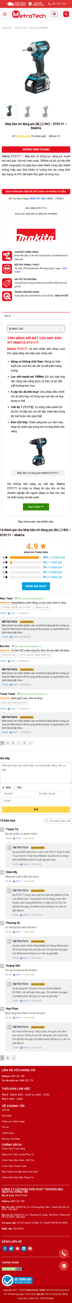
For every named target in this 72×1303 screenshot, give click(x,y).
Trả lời (3, 613)
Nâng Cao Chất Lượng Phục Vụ (18, 1154)
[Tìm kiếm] (66, 14)
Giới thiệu (7, 1115)
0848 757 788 (37, 198)
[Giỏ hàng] (54, 14)
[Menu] (5, 14)
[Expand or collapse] (61, 329)
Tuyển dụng (8, 1133)
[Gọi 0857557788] (64, 1253)
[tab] (36, 315)
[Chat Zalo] (64, 1266)
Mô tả (7, 316)
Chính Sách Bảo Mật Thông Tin (18, 1177)
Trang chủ (7, 27)
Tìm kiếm (46, 821)
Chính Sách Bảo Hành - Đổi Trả (18, 1160)
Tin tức (5, 1127)
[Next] (64, 67)
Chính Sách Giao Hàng (13, 1148)
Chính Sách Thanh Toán (14, 1166)
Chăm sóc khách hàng (13, 1121)
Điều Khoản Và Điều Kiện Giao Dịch (20, 1171)
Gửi (36, 809)
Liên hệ (5, 1110)
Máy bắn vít (20, 27)
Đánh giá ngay (36, 586)
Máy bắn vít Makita (39, 27)
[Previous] (7, 67)
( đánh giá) (39, 136)
